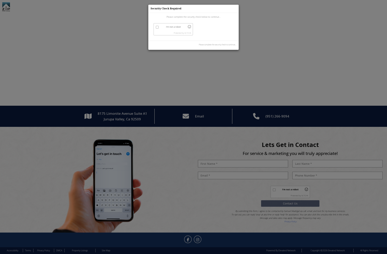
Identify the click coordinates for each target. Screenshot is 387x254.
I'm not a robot (173, 26)
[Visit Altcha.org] (189, 27)
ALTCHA (187, 33)
